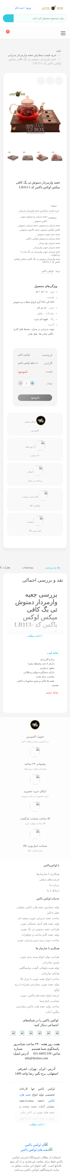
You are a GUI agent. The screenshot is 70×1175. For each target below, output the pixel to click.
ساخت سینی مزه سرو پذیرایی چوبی (38, 940)
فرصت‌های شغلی (49, 879)
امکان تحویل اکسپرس (31, 426)
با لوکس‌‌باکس (51, 865)
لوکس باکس (47, 271)
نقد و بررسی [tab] (53, 567)
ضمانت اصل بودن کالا (34, 526)
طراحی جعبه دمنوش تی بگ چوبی (40, 929)
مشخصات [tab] (28, 567)
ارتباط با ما (53, 890)
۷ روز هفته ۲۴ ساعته (32, 451)
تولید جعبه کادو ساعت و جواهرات (40, 934)
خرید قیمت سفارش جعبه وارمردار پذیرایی (32, 55)
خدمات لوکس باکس (47, 898)
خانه (58, 51)
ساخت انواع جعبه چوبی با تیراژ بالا (39, 978)
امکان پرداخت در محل (34, 476)
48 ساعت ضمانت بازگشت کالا (31, 501)
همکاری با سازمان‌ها (48, 874)
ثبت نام (19, 7)
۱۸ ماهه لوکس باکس (28, 363)
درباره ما (54, 885)
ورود (28, 7)
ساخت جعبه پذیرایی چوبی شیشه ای (38, 918)
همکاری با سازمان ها (47, 948)
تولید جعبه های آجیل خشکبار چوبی (39, 923)
